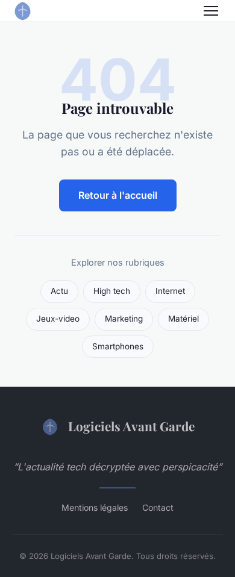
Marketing (124, 318)
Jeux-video (58, 318)
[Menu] (211, 10)
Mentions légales (94, 507)
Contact (158, 507)
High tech (111, 291)
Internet (170, 291)
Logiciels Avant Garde (131, 425)
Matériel (183, 318)
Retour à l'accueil (117, 195)
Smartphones (117, 346)
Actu (59, 291)
